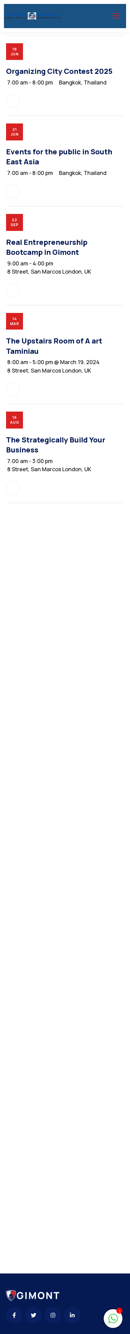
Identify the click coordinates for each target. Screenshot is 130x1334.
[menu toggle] (116, 16)
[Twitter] (33, 1315)
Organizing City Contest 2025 (59, 71)
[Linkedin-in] (72, 1315)
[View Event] (13, 101)
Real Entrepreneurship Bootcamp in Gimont (46, 247)
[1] (113, 1321)
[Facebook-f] (14, 1315)
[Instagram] (53, 1315)
